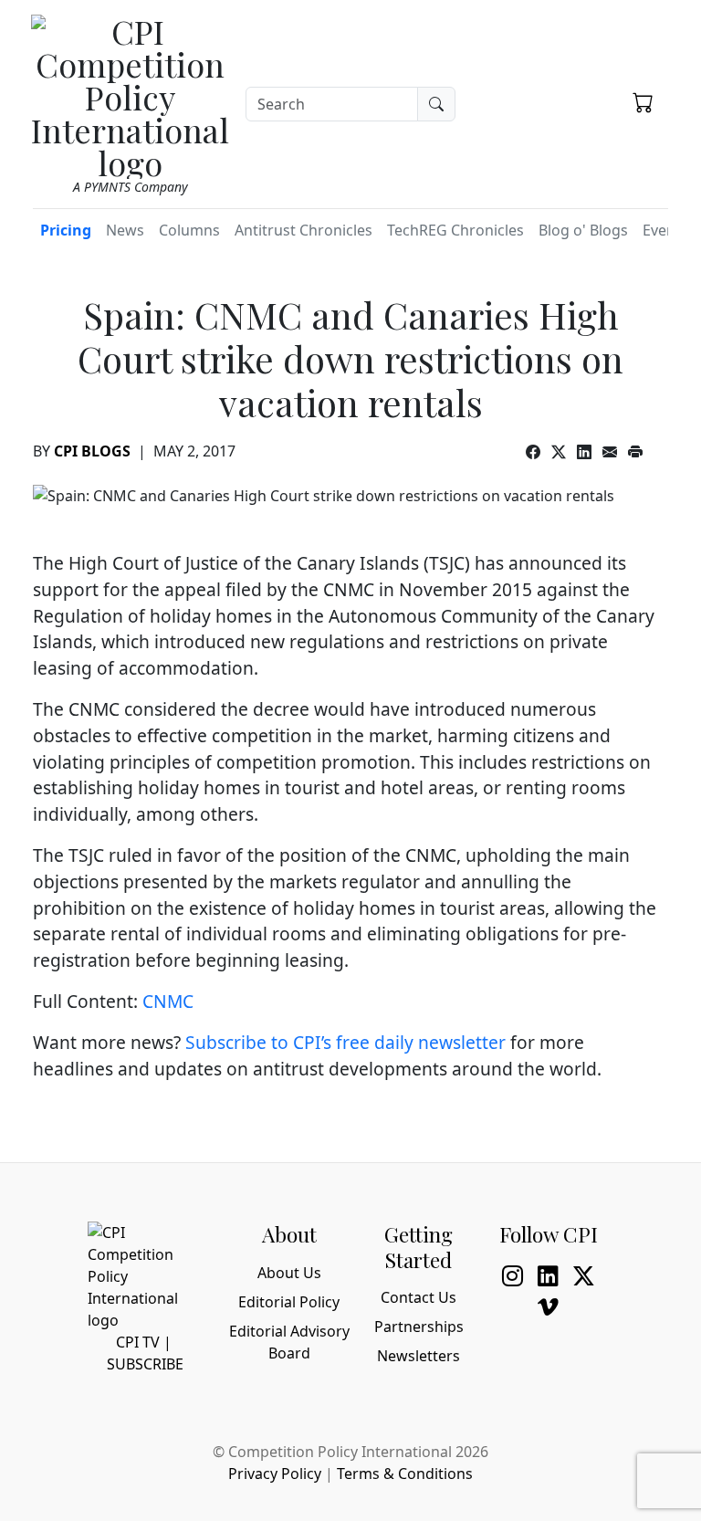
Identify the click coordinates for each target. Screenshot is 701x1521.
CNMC (168, 1001)
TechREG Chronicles (455, 230)
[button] (643, 101)
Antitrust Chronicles (303, 230)
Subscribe (145, 1364)
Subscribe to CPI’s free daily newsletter (345, 1042)
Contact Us (418, 1297)
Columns (189, 230)
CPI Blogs (92, 451)
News (125, 230)
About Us (289, 1273)
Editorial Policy (289, 1302)
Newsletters (418, 1356)
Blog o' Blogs (583, 230)
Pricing (65, 230)
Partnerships (419, 1326)
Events (665, 230)
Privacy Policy (274, 1473)
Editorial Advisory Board (289, 1342)
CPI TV (138, 1342)
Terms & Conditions (405, 1473)
